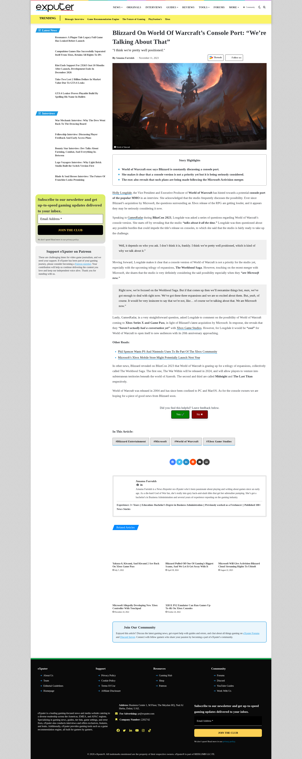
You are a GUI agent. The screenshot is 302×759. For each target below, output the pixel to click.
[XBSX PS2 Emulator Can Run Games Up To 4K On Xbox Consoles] (189, 588)
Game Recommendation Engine (103, 19)
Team (46, 680)
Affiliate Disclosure (111, 690)
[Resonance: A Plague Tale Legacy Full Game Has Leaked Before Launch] (44, 41)
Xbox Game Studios (189, 328)
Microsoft (161, 441)
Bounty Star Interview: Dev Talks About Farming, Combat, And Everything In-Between (76, 152)
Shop (161, 680)
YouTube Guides (225, 685)
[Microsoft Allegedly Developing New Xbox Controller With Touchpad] (136, 588)
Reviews (188, 7)
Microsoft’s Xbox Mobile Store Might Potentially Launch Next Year (159, 357)
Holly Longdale (122, 192)
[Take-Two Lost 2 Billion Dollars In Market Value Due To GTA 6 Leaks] (44, 83)
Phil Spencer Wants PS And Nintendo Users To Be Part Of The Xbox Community (167, 351)
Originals (134, 7)
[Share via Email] (200, 462)
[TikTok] (150, 730)
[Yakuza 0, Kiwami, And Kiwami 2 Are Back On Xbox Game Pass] (136, 546)
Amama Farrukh (123, 58)
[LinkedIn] (186, 462)
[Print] (206, 462)
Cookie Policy (108, 680)
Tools (203, 7)
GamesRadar (135, 217)
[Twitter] (179, 462)
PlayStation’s (155, 19)
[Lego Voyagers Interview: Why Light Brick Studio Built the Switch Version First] (44, 166)
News (116, 7)
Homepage (48, 690)
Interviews (153, 7)
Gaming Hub (165, 675)
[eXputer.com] (55, 7)
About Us (48, 675)
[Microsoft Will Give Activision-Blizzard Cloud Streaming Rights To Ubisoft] (242, 546)
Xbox (167, 19)
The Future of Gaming (133, 19)
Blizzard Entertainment (131, 441)
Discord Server (127, 637)
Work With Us (224, 690)
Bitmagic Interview (74, 19)
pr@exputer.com (146, 713)
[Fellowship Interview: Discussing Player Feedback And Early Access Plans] (44, 139)
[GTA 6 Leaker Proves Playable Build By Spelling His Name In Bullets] (44, 97)
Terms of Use (108, 685)
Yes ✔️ (180, 414)
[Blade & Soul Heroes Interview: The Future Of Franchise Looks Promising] (44, 180)
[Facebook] (173, 462)
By (114, 58)
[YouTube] (137, 730)
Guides (171, 7)
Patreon (163, 685)
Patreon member (83, 264)
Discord (221, 680)
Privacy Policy (108, 675)
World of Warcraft (187, 441)
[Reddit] (193, 462)
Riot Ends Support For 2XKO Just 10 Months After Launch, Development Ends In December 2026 (79, 69)
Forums (219, 7)
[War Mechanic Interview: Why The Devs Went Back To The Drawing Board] (44, 125)
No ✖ (200, 414)
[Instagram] (143, 730)
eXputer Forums (251, 633)
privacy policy (72, 239)
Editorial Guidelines (53, 685)
